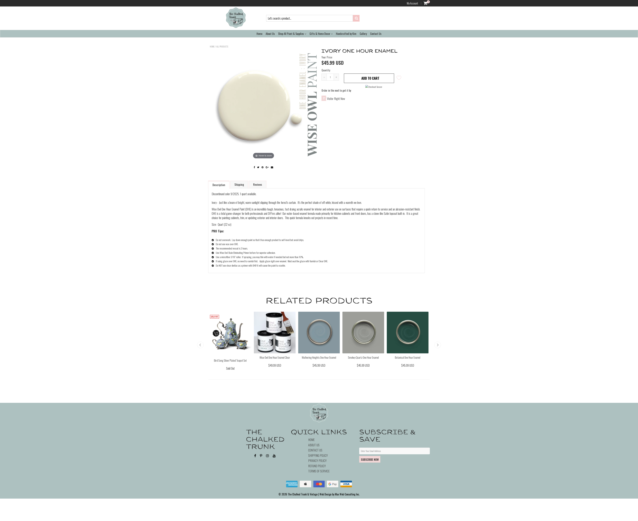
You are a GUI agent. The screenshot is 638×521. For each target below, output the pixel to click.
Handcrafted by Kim (346, 34)
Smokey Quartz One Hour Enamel (363, 358)
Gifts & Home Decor (320, 34)
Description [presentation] (219, 185)
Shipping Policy (318, 455)
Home (259, 34)
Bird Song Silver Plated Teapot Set (230, 360)
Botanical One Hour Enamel (407, 358)
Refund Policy (317, 466)
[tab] (219, 184)
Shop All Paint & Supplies (291, 34)
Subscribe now (370, 460)
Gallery (363, 34)
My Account (412, 3)
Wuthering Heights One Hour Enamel (319, 358)
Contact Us (375, 34)
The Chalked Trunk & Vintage (303, 494)
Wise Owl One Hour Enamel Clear (275, 358)
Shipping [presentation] (239, 184)
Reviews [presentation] (257, 184)
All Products (222, 46)
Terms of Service (319, 471)
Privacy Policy (317, 460)
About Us (270, 34)
